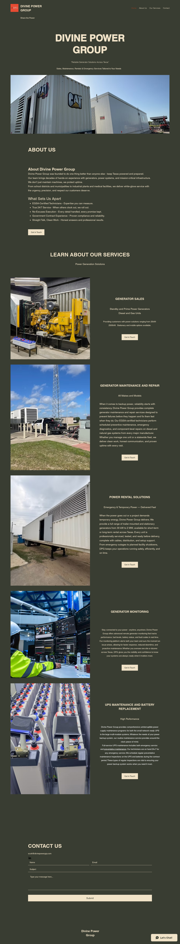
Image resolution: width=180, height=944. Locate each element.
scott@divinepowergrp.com (40, 853)
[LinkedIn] (29, 858)
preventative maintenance (115, 749)
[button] (130, 668)
